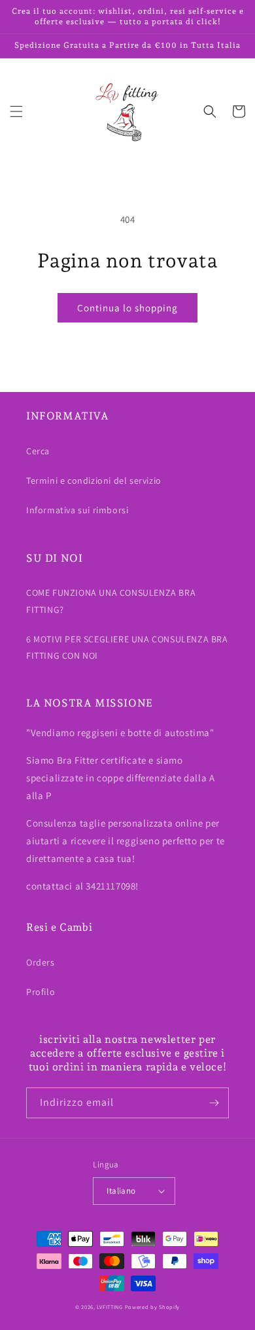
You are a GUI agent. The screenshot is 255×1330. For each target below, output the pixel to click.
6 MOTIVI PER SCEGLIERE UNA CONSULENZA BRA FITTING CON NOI (127, 647)
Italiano (121, 1190)
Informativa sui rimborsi (77, 510)
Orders (40, 962)
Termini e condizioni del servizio (94, 480)
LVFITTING (109, 1306)
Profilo (40, 992)
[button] (16, 111)
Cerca (38, 451)
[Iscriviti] (213, 1102)
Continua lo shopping (127, 308)
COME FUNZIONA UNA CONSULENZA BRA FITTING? (111, 601)
